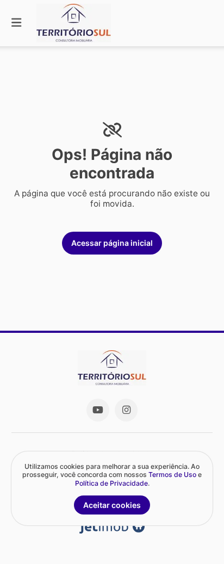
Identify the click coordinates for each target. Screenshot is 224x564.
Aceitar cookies (112, 505)
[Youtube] (97, 410)
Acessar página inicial (112, 242)
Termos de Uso (172, 474)
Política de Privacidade (111, 483)
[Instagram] (126, 410)
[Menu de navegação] (16, 23)
